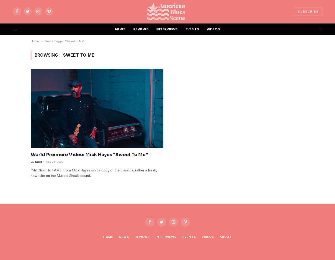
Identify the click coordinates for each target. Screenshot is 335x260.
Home (108, 237)
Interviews (166, 237)
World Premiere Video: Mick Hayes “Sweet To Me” (89, 155)
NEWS (120, 29)
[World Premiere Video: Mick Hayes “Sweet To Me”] (97, 108)
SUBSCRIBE (308, 11)
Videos (208, 237)
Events (189, 237)
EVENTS (192, 29)
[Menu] (15, 29)
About (226, 237)
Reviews (142, 237)
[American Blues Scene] (167, 11)
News (124, 237)
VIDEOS (213, 29)
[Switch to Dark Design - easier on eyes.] (313, 29)
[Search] (320, 29)
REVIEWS (141, 29)
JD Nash (36, 161)
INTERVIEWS (167, 29)
